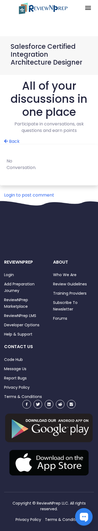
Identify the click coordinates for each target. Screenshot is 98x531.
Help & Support (18, 334)
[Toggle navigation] (88, 8)
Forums (60, 318)
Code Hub (13, 359)
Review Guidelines (70, 284)
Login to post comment (29, 195)
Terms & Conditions (23, 396)
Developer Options (21, 325)
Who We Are (64, 274)
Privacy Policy (17, 387)
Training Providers (70, 293)
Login (9, 274)
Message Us (15, 369)
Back (14, 141)
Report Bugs (15, 378)
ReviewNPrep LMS (20, 315)
